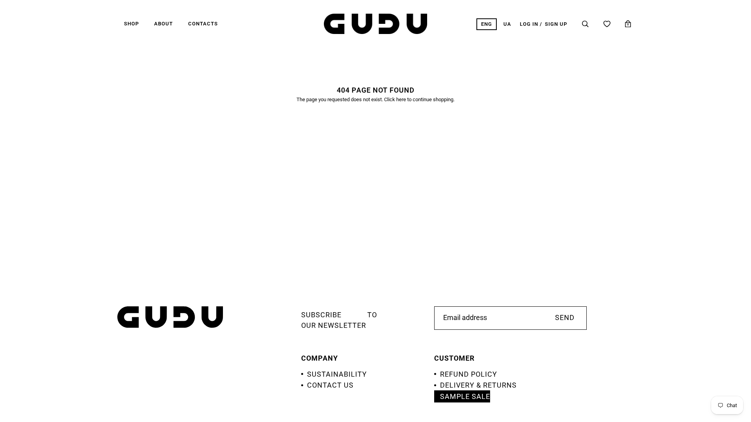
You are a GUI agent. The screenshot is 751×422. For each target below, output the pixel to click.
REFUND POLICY (468, 374)
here (401, 99)
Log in (529, 24)
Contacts (203, 24)
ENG (486, 24)
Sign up (556, 24)
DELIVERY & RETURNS (478, 385)
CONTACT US (330, 385)
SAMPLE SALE (465, 396)
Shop (131, 24)
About (163, 24)
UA (507, 24)
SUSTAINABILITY (337, 374)
